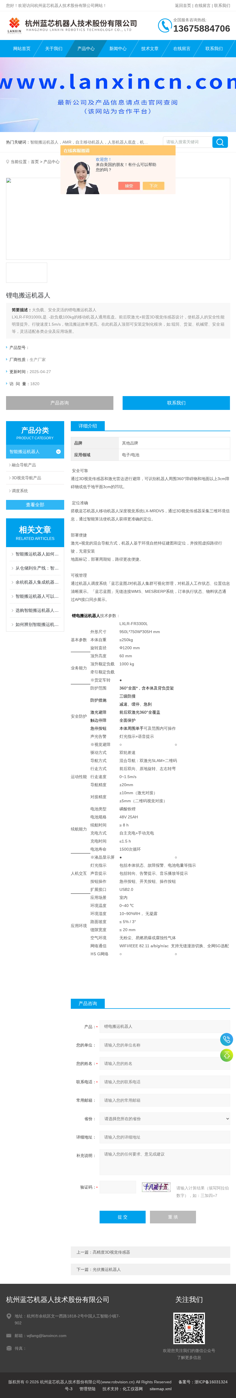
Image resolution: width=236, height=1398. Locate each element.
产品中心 (86, 48)
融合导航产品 (24, 465)
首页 (35, 161)
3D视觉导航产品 (26, 477)
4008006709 (226, 1039)
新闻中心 (118, 48)
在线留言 (203, 5)
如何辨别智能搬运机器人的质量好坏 (38, 624)
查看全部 (35, 504)
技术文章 (150, 48)
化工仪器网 (133, 1388)
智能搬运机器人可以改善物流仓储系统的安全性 (38, 596)
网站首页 (22, 48)
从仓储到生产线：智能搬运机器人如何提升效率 (38, 568)
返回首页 (183, 5)
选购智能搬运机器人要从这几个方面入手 (38, 610)
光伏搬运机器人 (107, 1269)
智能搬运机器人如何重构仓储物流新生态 (38, 553)
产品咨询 (59, 402)
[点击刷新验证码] (156, 1187)
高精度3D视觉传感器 (111, 1252)
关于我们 (53, 48)
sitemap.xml (161, 1388)
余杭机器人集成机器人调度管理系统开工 (38, 582)
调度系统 (20, 490)
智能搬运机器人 (24, 451)
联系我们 (222, 5)
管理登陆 (87, 1388)
